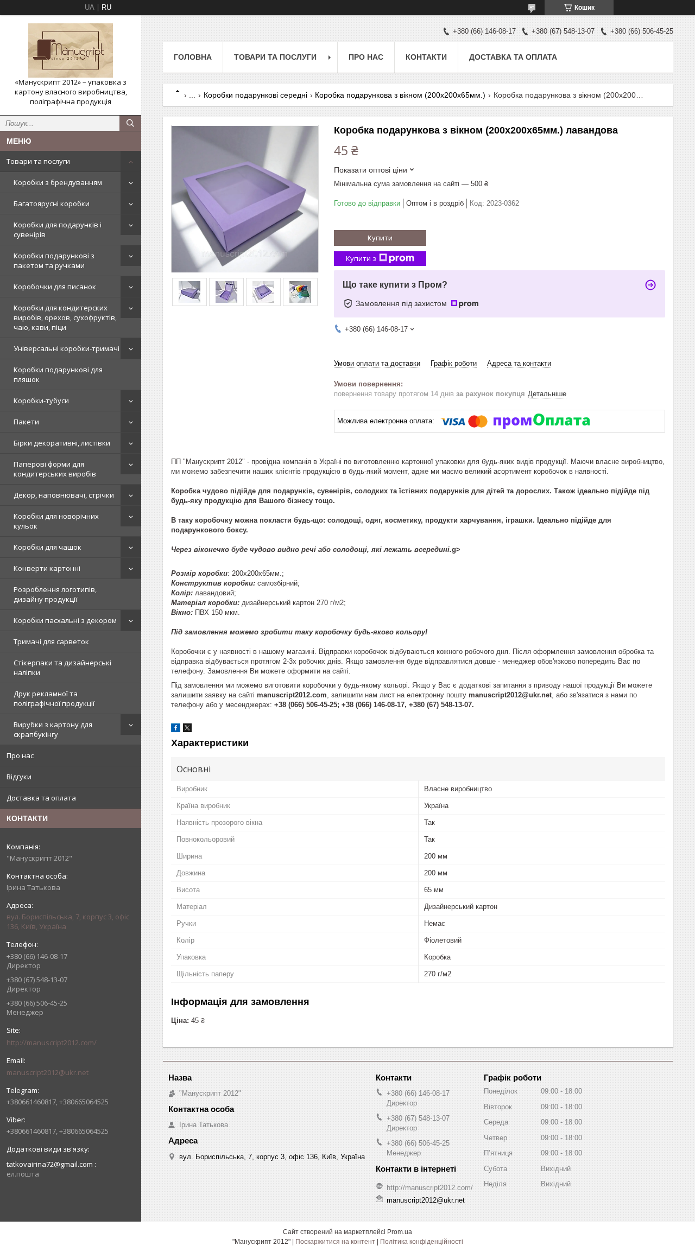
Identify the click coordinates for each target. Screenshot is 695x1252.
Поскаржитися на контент (335, 1241)
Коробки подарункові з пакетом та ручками (54, 260)
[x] (187, 730)
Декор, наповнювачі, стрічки (64, 495)
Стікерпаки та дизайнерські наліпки (62, 667)
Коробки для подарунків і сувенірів (58, 229)
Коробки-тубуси (41, 400)
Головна (193, 57)
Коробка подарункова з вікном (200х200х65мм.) (400, 95)
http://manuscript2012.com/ (52, 1042)
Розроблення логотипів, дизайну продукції (55, 594)
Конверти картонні (47, 568)
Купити (380, 238)
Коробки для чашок (47, 547)
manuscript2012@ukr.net (48, 1072)
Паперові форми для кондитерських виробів (55, 469)
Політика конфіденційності (421, 1241)
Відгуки (19, 776)
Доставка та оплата (41, 798)
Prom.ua (399, 1232)
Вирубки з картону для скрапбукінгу (53, 729)
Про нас (20, 755)
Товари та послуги (38, 161)
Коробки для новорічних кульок (56, 521)
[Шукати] (130, 123)
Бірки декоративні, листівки (62, 443)
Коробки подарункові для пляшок (58, 374)
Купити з (361, 258)
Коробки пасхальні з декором (65, 620)
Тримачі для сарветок (51, 641)
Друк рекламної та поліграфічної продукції (54, 698)
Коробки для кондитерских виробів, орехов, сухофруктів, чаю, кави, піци (65, 317)
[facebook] (175, 730)
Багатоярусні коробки (52, 203)
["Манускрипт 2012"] (70, 50)
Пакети (26, 422)
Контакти (426, 57)
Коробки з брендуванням (58, 182)
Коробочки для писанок (55, 286)
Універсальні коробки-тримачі (66, 348)
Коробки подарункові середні (255, 95)
